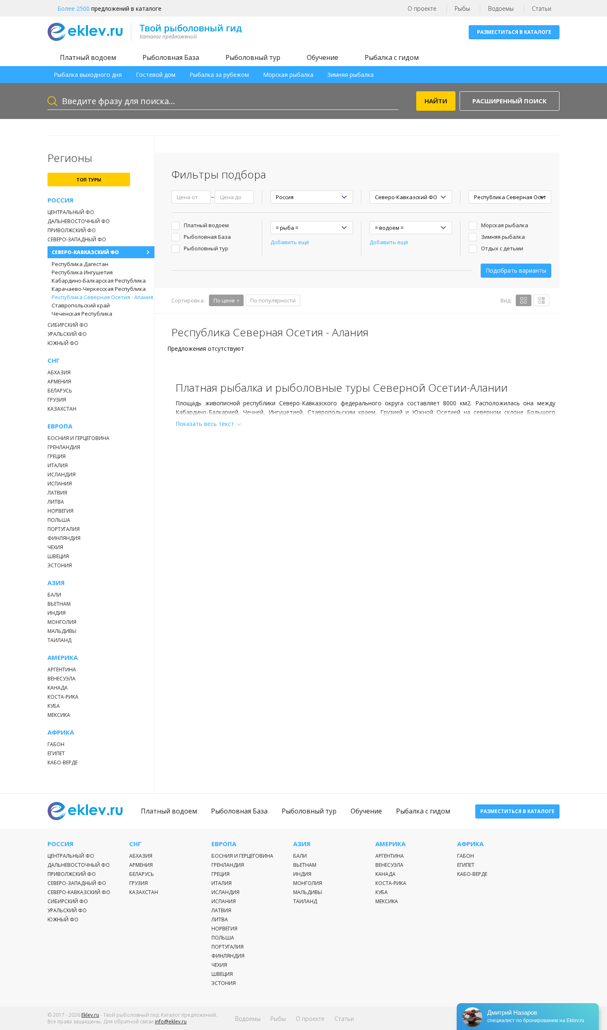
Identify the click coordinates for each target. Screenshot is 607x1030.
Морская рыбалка (288, 74)
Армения (59, 381)
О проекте (422, 8)
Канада (57, 687)
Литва (55, 501)
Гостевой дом (155, 74)
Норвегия (60, 510)
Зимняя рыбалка (350, 74)
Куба (53, 705)
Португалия (63, 529)
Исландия (61, 474)
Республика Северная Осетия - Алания (102, 297)
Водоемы (501, 8)
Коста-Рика (62, 696)
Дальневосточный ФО (78, 221)
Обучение (322, 57)
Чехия (55, 547)
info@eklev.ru (171, 1021)
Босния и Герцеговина (78, 438)
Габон (55, 744)
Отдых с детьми (502, 248)
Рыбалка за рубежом (219, 74)
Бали (54, 594)
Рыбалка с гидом (392, 57)
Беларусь (59, 390)
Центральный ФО (70, 212)
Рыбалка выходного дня (88, 74)
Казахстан (61, 408)
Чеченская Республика (82, 313)
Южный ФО (62, 343)
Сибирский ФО (67, 324)
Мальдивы (61, 631)
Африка (60, 732)
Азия (56, 583)
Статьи (541, 8)
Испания (59, 483)
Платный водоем (88, 57)
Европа (59, 426)
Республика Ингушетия (82, 272)
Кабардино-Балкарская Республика (99, 280)
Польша (58, 519)
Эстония (59, 565)
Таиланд (59, 640)
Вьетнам (59, 603)
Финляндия (64, 538)
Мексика (58, 714)
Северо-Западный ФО (76, 239)
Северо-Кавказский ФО (85, 252)
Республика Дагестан (80, 264)
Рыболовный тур (252, 57)
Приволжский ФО (71, 230)
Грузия (56, 399)
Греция (56, 456)
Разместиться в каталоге (514, 32)
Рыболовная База (170, 57)
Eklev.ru (90, 1014)
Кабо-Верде (62, 762)
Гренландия (63, 447)
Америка (62, 657)
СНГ (53, 360)
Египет (56, 753)
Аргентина (61, 669)
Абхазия (59, 372)
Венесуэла (61, 678)
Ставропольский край (81, 305)
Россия (60, 200)
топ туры (88, 179)
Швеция (58, 556)
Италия (57, 465)
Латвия (57, 492)
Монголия (61, 622)
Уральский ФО (67, 334)
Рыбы (462, 8)
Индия (56, 612)
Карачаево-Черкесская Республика (99, 289)
